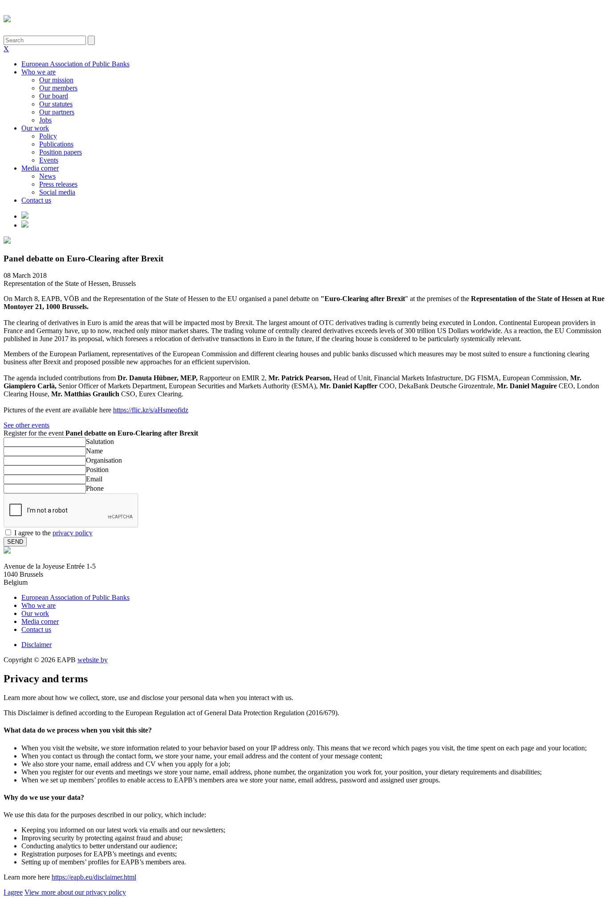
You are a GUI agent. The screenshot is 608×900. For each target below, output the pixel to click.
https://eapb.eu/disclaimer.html (94, 877)
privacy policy (73, 533)
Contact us (36, 200)
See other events (26, 425)
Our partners (56, 112)
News (47, 176)
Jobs (45, 120)
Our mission (56, 80)
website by (92, 660)
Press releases (58, 184)
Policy (48, 136)
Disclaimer (36, 644)
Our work (35, 128)
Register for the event (101, 433)
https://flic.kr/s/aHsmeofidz (150, 410)
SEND (15, 541)
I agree (13, 892)
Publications (56, 144)
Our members (58, 88)
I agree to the (53, 533)
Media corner (40, 168)
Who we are (38, 72)
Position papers (60, 152)
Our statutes (56, 104)
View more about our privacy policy (75, 892)
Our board (53, 96)
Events (48, 160)
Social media (57, 192)
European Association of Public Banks (75, 64)
